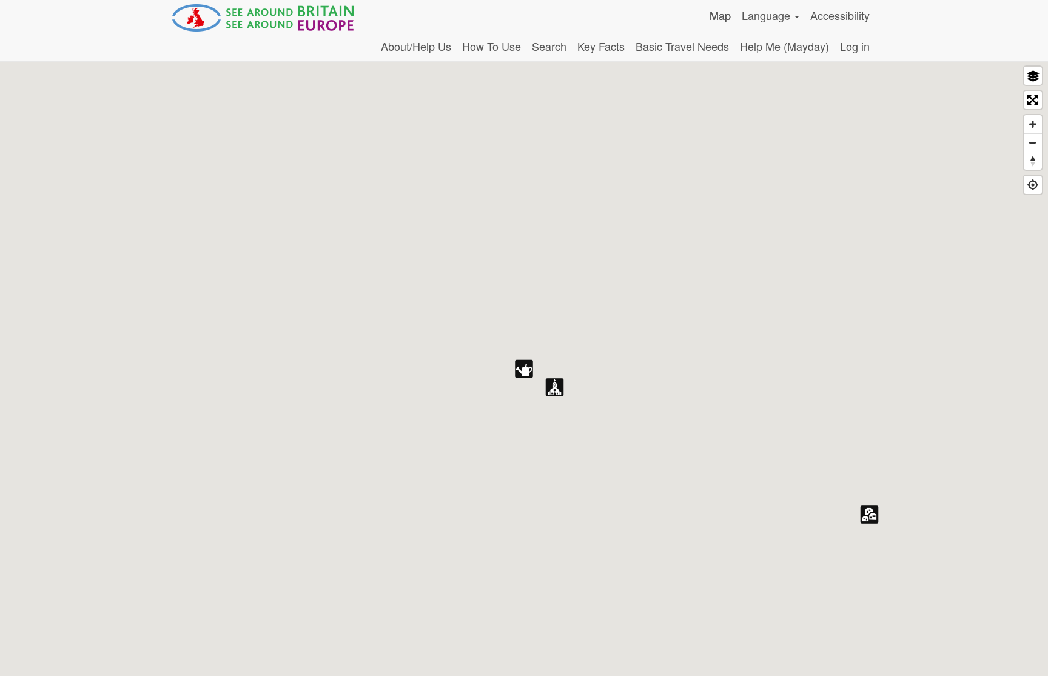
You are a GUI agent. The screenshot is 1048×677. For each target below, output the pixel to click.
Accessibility (840, 15)
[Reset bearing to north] (1033, 161)
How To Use (491, 46)
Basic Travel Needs (682, 46)
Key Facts (601, 46)
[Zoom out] (1033, 142)
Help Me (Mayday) (784, 46)
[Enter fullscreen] (1033, 100)
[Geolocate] (1033, 185)
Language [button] (767, 15)
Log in (855, 46)
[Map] (524, 369)
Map (720, 15)
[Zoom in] (1033, 124)
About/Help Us (416, 46)
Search (549, 46)
